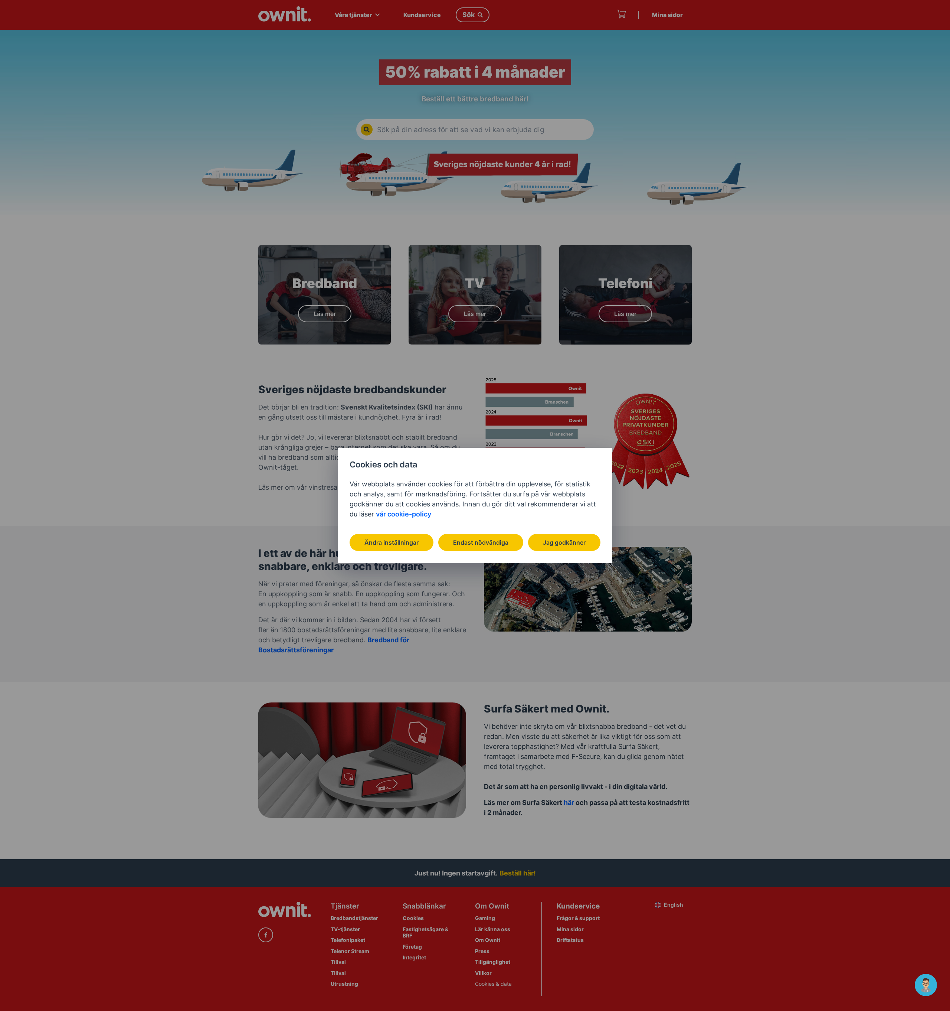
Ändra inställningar (391, 542)
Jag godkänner (564, 542)
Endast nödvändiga (480, 542)
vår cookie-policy (403, 514)
